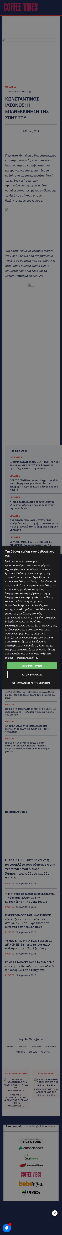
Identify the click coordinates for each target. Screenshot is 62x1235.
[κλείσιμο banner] (55, 1213)
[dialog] (31, 617)
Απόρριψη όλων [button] (32, 674)
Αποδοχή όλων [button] (32, 665)
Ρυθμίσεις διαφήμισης (39, 645)
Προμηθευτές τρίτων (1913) (21, 605)
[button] (31, 683)
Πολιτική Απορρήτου (26, 657)
